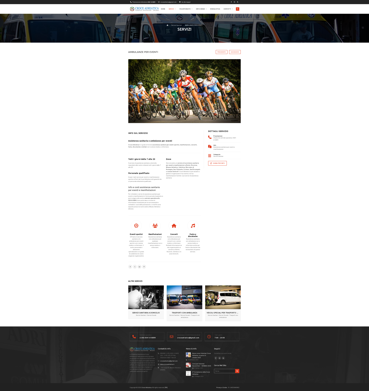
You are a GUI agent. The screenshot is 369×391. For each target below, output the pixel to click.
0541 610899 (151, 2)
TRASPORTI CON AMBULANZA (184, 313)
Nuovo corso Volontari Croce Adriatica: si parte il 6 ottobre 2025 (201, 355)
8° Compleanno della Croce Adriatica (201, 373)
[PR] (166, 387)
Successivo (235, 52)
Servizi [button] (171, 9)
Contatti (227, 9)
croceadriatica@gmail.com (168, 2)
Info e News (200, 9)
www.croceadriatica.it (167, 364)
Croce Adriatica (147, 387)
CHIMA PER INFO (219, 163)
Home (163, 9)
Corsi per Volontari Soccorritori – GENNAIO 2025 (201, 365)
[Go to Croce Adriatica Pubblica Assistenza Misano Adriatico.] (167, 25)
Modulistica (215, 9)
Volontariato (185, 9)
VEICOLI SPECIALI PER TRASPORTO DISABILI (223, 313)
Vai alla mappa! (186, 2)
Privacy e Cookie (221, 387)
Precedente (221, 52)
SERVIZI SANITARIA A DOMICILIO (146, 313)
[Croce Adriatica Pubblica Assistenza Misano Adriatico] (144, 9)
